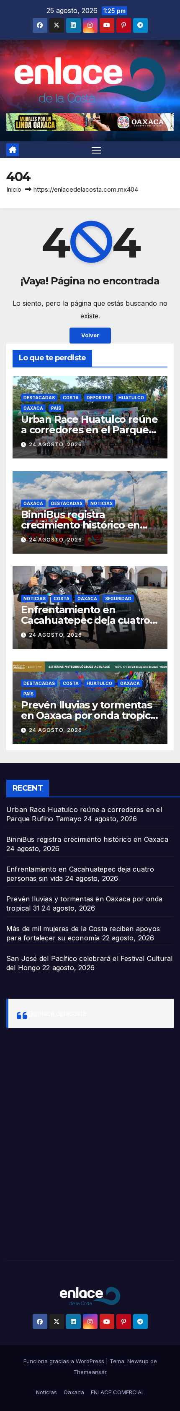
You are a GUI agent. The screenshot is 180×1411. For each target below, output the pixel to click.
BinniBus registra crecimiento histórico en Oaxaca (80, 524)
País (56, 408)
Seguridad (118, 598)
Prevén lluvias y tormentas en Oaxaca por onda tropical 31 (90, 715)
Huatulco (131, 397)
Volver (90, 335)
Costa (71, 397)
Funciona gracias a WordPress (64, 1361)
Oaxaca (33, 408)
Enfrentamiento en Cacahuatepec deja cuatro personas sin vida (85, 620)
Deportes (99, 397)
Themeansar (90, 1372)
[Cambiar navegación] (96, 150)
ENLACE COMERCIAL (117, 1392)
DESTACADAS (39, 397)
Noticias (101, 503)
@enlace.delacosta (56, 1013)
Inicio (13, 189)
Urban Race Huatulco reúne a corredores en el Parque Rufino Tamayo (89, 429)
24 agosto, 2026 (55, 444)
